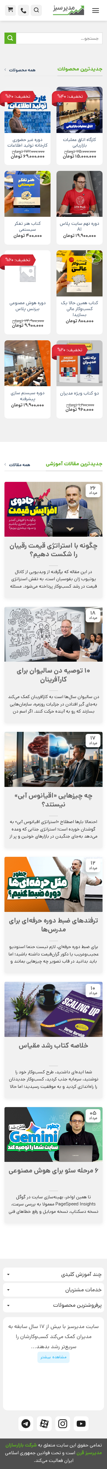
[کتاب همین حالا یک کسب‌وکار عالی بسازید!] (79, 273)
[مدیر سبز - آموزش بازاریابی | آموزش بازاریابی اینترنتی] (65, 10)
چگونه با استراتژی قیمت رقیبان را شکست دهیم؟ (53, 550)
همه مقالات (19, 465)
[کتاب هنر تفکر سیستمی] (27, 194)
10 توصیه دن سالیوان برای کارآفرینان (53, 675)
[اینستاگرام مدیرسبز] (62, 1423)
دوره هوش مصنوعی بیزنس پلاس (28, 306)
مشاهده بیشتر (53, 1357)
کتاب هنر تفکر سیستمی (28, 227)
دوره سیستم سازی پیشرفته (28, 396)
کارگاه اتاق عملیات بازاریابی (79, 143)
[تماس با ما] (23, 10)
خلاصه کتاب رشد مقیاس (53, 1045)
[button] (96, 10)
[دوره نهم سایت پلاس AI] (79, 194)
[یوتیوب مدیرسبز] (81, 1423)
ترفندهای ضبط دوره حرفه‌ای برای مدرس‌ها (53, 925)
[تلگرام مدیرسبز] (25, 1423)
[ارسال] (10, 38)
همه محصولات (22, 70)
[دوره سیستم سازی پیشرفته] (27, 363)
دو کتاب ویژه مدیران (79, 394)
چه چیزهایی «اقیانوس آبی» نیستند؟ (53, 800)
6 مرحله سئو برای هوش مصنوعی (54, 1170)
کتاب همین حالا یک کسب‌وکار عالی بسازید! (79, 309)
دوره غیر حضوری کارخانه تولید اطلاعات (27, 143)
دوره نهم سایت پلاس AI (79, 227)
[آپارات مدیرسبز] (44, 1423)
